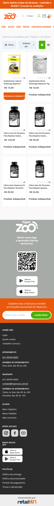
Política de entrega (11, 474)
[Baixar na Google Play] (12, 459)
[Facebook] (14, 433)
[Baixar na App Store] (12, 451)
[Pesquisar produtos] (23, 15)
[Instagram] (6, 433)
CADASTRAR (40, 315)
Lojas (5, 335)
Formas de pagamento (13, 482)
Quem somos (9, 339)
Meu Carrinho (9, 417)
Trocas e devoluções (12, 486)
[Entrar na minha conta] (39, 16)
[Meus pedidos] (44, 16)
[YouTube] (23, 433)
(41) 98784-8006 (10, 357)
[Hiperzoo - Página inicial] (10, 16)
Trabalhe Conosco (11, 343)
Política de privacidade (13, 478)
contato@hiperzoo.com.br (15, 383)
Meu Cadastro (9, 409)
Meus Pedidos (9, 413)
